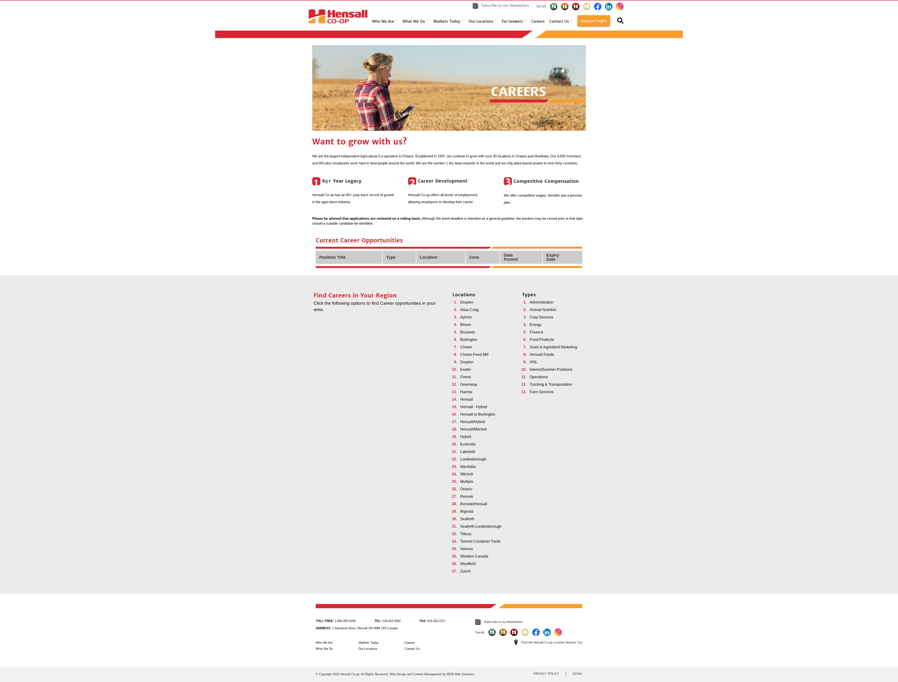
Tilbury (465, 534)
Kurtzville (468, 444)
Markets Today (446, 21)
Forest (465, 377)
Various (466, 549)
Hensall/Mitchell (473, 429)
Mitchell (466, 474)
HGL (533, 362)
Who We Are (383, 21)
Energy (536, 325)
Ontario (466, 489)
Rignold (466, 511)
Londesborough (473, 459)
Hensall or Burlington (477, 414)
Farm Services (542, 392)
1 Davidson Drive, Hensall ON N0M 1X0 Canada (357, 628)
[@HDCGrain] (575, 6)
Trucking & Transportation (551, 384)
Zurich (465, 571)
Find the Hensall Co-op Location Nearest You (551, 642)
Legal (577, 673)
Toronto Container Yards (480, 541)
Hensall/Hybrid (472, 422)
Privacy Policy (546, 673)
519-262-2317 (432, 621)
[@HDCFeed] (564, 6)
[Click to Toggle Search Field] (620, 22)
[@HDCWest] (586, 6)
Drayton (466, 302)
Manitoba (468, 467)
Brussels (467, 332)
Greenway (468, 384)
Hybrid (465, 437)
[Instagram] (619, 6)
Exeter (465, 369)
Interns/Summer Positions (551, 369)
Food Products (542, 340)
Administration (542, 302)
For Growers (512, 21)
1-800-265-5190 (335, 621)
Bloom (465, 325)
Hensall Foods (542, 355)
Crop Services (541, 317)
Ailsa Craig (469, 310)
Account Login (594, 20)
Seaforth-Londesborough (481, 526)
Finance (536, 332)
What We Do (413, 21)
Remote (466, 496)
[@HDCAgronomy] (554, 6)
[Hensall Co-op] (338, 15)
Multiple (466, 482)
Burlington (468, 340)
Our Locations (481, 21)
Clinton (466, 347)
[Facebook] (597, 6)
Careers (538, 21)
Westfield (468, 564)
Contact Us (559, 21)
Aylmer (466, 317)
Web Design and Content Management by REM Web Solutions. (432, 674)
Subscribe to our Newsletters (505, 5)
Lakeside (467, 452)
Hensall (466, 399)
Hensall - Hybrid (473, 407)
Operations (539, 377)
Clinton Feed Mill (474, 355)
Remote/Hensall (473, 504)
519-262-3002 (388, 621)
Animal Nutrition (543, 310)
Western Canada (474, 556)
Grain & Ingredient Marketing (553, 347)
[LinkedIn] (608, 6)
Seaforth (467, 519)
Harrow (466, 392)
